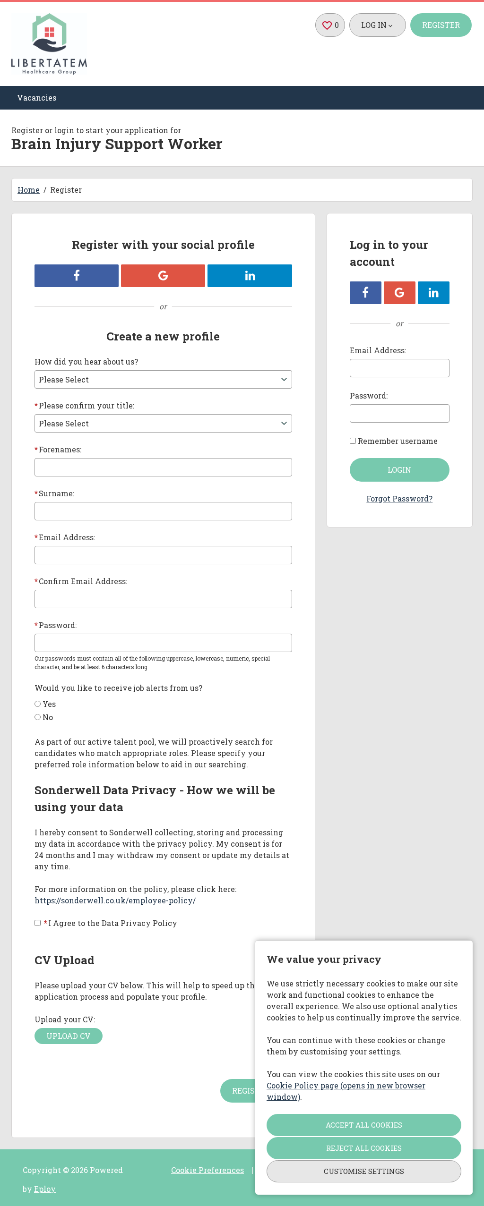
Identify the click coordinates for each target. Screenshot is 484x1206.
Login (399, 470)
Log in (374, 25)
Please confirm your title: (84, 405)
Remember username (398, 441)
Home (28, 190)
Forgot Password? (399, 498)
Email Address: (65, 537)
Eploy (45, 1189)
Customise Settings (364, 1171)
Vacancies (36, 97)
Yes (49, 704)
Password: (56, 625)
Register (441, 25)
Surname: (54, 493)
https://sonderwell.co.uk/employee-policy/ (115, 900)
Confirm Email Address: (81, 581)
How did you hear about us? (86, 361)
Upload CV (68, 1036)
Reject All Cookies (364, 1148)
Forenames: (58, 449)
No (48, 717)
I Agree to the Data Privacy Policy (110, 923)
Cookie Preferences (207, 1170)
